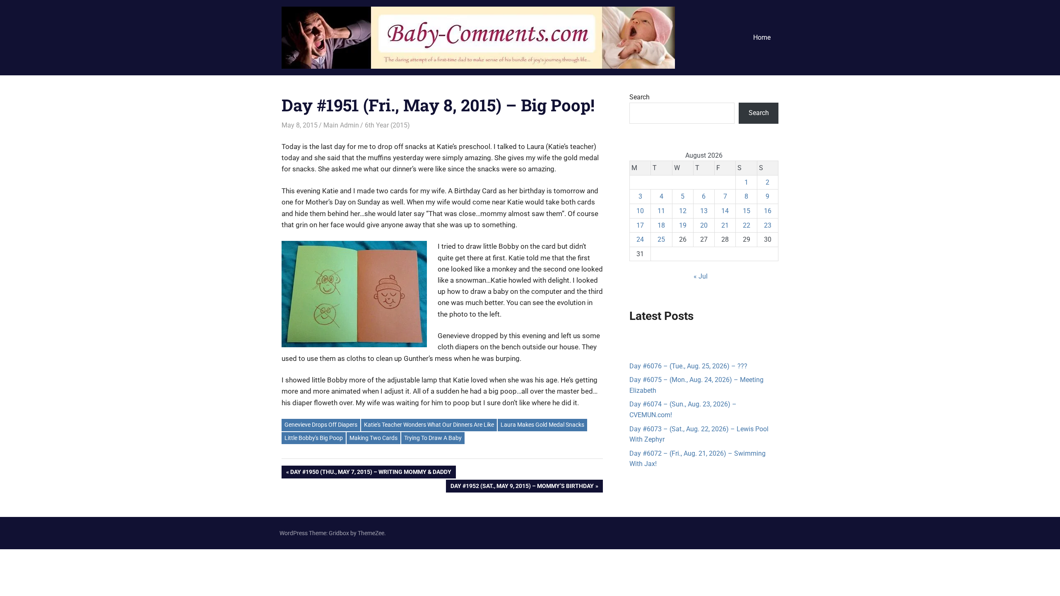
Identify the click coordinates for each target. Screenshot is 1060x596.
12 (683, 211)
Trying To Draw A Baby (433, 438)
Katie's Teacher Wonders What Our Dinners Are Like (429, 424)
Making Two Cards (373, 438)
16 (767, 211)
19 (683, 225)
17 (640, 225)
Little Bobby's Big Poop (313, 438)
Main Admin (341, 125)
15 (746, 211)
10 (640, 211)
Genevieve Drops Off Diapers (320, 424)
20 (704, 225)
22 (746, 225)
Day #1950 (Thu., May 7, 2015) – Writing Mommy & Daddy (370, 473)
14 (725, 211)
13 (704, 211)
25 (661, 239)
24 (640, 239)
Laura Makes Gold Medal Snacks (542, 424)
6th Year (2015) (387, 125)
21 (725, 225)
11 (661, 211)
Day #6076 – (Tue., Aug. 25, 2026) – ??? (688, 366)
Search (639, 97)
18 (661, 225)
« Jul (701, 276)
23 (767, 225)
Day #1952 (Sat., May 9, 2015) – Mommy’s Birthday (522, 487)
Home (762, 37)
